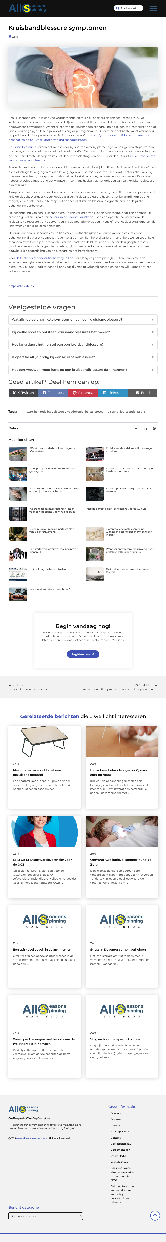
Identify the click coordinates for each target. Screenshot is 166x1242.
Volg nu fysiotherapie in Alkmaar (115, 1039)
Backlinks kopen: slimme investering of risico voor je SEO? (122, 1174)
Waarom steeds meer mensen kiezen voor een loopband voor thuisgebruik (52, 510)
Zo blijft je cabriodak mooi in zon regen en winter (129, 450)
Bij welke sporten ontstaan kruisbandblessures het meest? (83, 332)
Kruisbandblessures (23, 147)
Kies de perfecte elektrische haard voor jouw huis (116, 508)
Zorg (15, 36)
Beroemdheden (120, 1149)
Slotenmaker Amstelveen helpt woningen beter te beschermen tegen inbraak (129, 531)
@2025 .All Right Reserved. (39, 1138)
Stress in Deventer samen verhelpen (118, 949)
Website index (119, 1161)
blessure (59, 411)
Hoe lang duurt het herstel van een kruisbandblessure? (83, 344)
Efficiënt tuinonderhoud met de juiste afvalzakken (52, 450)
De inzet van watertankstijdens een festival (127, 571)
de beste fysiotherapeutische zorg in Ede (44, 258)
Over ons (116, 1113)
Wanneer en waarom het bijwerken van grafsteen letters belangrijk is (130, 550)
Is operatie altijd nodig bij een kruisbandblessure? (83, 357)
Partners (116, 1125)
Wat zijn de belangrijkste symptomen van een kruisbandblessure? (83, 319)
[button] (153, 8)
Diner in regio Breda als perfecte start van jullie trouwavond (51, 530)
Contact (116, 1137)
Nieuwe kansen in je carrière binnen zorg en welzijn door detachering (54, 490)
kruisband (111, 411)
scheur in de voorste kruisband (71, 217)
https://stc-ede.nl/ (21, 286)
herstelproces (94, 411)
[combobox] (128, 8)
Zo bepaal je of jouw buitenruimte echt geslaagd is (53, 470)
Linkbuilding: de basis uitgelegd (48, 569)
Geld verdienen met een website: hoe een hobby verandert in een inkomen (123, 1194)
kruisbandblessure (132, 411)
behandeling (43, 411)
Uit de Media (118, 1155)
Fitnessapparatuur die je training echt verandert (128, 490)
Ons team (117, 1119)
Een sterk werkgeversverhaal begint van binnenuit (53, 550)
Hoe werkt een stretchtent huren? (50, 589)
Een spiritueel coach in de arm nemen (42, 949)
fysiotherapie (74, 411)
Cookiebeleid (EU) (121, 1143)
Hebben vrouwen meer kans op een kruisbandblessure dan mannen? (83, 370)
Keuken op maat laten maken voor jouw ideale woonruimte (130, 470)
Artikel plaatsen (120, 1131)
